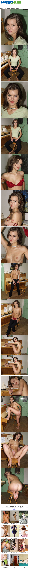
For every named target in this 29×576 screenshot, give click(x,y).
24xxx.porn (12, 572)
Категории (24, 1)
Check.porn (15, 572)
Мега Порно (14, 509)
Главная (2, 570)
